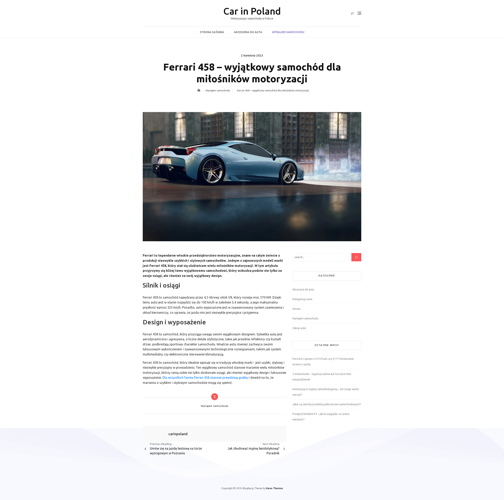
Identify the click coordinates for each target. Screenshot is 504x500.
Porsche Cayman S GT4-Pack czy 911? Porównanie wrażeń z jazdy (323, 361)
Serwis (296, 308)
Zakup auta (299, 328)
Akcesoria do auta (248, 32)
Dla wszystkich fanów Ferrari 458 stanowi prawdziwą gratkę (205, 377)
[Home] (199, 90)
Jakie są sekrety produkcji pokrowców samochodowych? (326, 404)
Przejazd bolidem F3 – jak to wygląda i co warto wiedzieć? (320, 416)
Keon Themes (274, 488)
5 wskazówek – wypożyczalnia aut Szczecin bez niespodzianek (321, 376)
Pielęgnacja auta (302, 299)
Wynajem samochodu (288, 32)
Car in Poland (252, 11)
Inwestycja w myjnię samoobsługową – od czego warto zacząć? (325, 392)
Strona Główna (212, 32)
